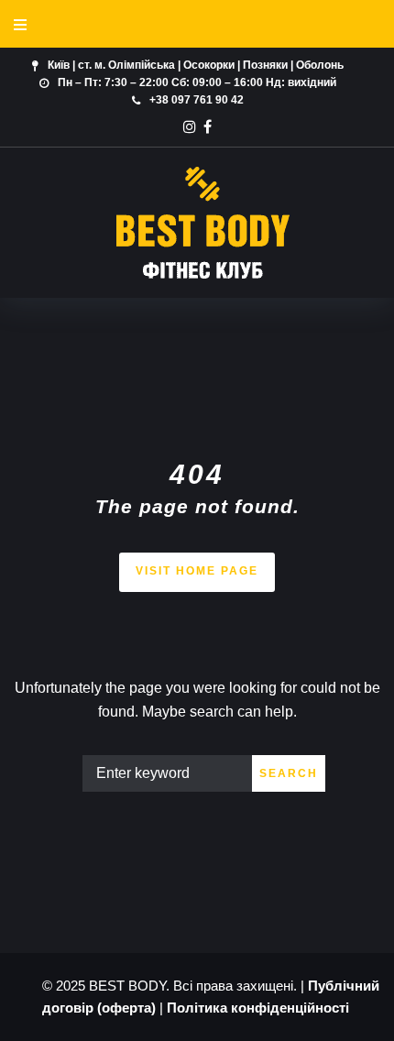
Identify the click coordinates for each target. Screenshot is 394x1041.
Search (288, 773)
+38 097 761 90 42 (196, 99)
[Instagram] (189, 126)
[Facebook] (207, 126)
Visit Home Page (197, 570)
